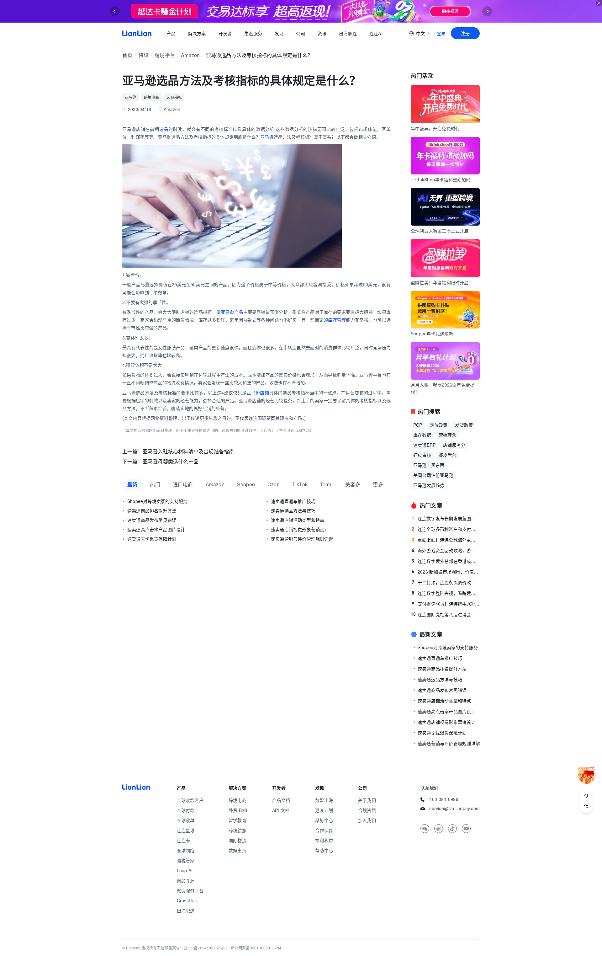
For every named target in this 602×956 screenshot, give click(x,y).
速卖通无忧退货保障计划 (151, 539)
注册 (465, 33)
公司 (300, 33)
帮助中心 (324, 850)
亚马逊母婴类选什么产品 (170, 461)
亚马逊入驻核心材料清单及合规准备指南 (188, 451)
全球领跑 (186, 850)
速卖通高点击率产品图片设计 (156, 529)
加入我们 (367, 820)
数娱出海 (237, 850)
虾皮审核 (422, 455)
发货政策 (464, 425)
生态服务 (253, 33)
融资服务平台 (190, 890)
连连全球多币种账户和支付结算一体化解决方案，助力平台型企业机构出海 (446, 529)
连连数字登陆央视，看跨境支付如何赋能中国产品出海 (446, 593)
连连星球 (186, 830)
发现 (279, 33)
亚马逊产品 (232, 312)
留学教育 (237, 820)
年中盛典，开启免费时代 (435, 128)
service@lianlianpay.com (454, 808)
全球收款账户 (190, 800)
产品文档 (281, 800)
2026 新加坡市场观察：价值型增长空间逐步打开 (446, 572)
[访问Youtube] (466, 828)
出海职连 (348, 33)
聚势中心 (324, 820)
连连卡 (183, 840)
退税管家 (186, 860)
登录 (441, 33)
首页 (136, 33)
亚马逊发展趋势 (428, 485)
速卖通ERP (424, 445)
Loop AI (185, 870)
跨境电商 (151, 97)
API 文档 (280, 810)
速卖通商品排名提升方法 (151, 510)
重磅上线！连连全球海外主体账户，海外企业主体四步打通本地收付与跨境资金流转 (446, 540)
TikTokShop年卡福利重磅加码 (441, 179)
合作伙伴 (324, 830)
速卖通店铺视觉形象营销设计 (300, 529)
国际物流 (237, 840)
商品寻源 (186, 880)
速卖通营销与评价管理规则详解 (302, 539)
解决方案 (197, 33)
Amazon (190, 55)
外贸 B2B (238, 810)
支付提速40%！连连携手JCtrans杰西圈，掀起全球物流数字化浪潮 (446, 604)
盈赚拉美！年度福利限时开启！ (442, 282)
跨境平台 (165, 55)
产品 (170, 33)
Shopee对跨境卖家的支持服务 (157, 501)
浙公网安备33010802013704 (256, 947)
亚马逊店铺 (257, 392)
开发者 (225, 33)
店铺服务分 (454, 445)
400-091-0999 (443, 799)
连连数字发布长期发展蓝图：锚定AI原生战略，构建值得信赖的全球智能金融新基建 (446, 518)
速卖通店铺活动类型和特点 (297, 520)
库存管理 (337, 320)
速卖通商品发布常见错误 (151, 520)
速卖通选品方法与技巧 (293, 510)
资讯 (322, 33)
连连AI (376, 33)
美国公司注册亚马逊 (433, 475)
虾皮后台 (448, 455)
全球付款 (186, 810)
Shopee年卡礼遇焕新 (432, 333)
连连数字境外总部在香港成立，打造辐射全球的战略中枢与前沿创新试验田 (446, 561)
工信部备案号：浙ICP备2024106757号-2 (192, 947)
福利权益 (324, 840)
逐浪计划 (324, 810)
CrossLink (187, 900)
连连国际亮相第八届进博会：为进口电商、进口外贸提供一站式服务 (445, 614)
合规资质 (367, 810)
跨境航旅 (237, 830)
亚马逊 (130, 97)
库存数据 (422, 435)
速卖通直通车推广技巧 (293, 501)
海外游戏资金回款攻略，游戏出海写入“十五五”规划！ (446, 550)
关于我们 (367, 800)
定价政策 (439, 425)
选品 (163, 129)
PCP (417, 425)
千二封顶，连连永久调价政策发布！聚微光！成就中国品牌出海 (446, 582)
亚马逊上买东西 (428, 465)
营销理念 (448, 435)
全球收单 (186, 820)
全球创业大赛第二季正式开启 (440, 230)
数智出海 (324, 800)
